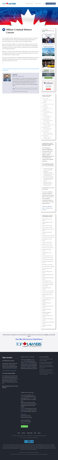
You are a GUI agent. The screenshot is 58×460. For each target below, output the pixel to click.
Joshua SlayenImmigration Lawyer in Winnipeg (47, 137)
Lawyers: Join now (50, 3)
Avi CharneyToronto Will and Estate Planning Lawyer (47, 133)
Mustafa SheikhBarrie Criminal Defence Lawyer (47, 129)
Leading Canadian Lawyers (32, 454)
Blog (35, 432)
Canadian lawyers (40, 444)
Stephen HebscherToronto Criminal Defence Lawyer (48, 120)
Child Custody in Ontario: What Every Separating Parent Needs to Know (46, 370)
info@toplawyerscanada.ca (25, 423)
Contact (39, 432)
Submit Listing (29, 432)
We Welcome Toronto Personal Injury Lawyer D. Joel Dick (46, 360)
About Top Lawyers (29, 3)
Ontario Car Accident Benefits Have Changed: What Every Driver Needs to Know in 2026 (46, 367)
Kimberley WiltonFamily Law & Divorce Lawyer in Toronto (48, 124)
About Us (23, 432)
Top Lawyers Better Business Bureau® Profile (39, 435)
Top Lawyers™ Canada (20, 454)
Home (19, 432)
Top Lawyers (31, 398)
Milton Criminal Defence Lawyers (20, 91)
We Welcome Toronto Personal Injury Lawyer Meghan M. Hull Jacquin (46, 363)
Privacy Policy (14, 435)
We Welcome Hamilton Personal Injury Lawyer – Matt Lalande (46, 373)
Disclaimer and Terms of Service (21, 435)
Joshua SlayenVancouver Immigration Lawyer (47, 116)
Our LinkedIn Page (29, 435)
